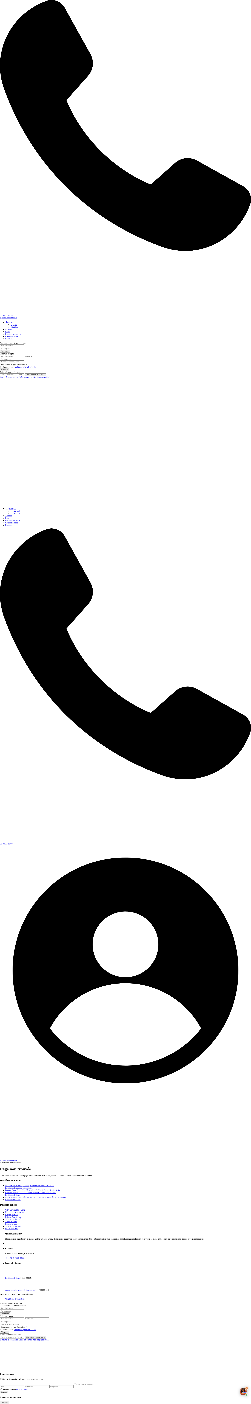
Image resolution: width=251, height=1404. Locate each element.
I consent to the (15, 1389)
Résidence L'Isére (12, 1195)
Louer (7, 332)
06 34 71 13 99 (6, 315)
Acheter (8, 329)
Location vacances (13, 334)
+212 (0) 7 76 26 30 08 (14, 1258)
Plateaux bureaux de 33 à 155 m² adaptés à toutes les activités (30, 1192)
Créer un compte (25, 377)
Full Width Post (11, 1229)
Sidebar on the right (13, 1226)
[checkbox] (1, 1389)
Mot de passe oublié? (41, 377)
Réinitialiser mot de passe (35, 375)
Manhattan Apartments (14, 1212)
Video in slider (11, 1221)
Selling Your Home (13, 1217)
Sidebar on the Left (13, 1219)
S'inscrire (4, 370)
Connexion (5, 351)
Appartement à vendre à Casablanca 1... (21, 1290)
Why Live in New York (15, 1210)
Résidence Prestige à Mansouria (18, 1188)
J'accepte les (19, 367)
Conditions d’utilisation (14, 1299)
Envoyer (4, 1392)
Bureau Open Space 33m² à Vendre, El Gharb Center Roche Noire (32, 1190)
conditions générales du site (25, 367)
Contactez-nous (11, 336)
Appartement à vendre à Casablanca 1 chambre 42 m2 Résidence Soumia (35, 1197)
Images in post (11, 1224)
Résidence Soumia (13, 1200)
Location (9, 339)
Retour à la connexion (9, 377)
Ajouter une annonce (8, 318)
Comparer (4, 1403)
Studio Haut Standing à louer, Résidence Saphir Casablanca (29, 1185)
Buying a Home (11, 1214)
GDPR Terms (22, 1389)
